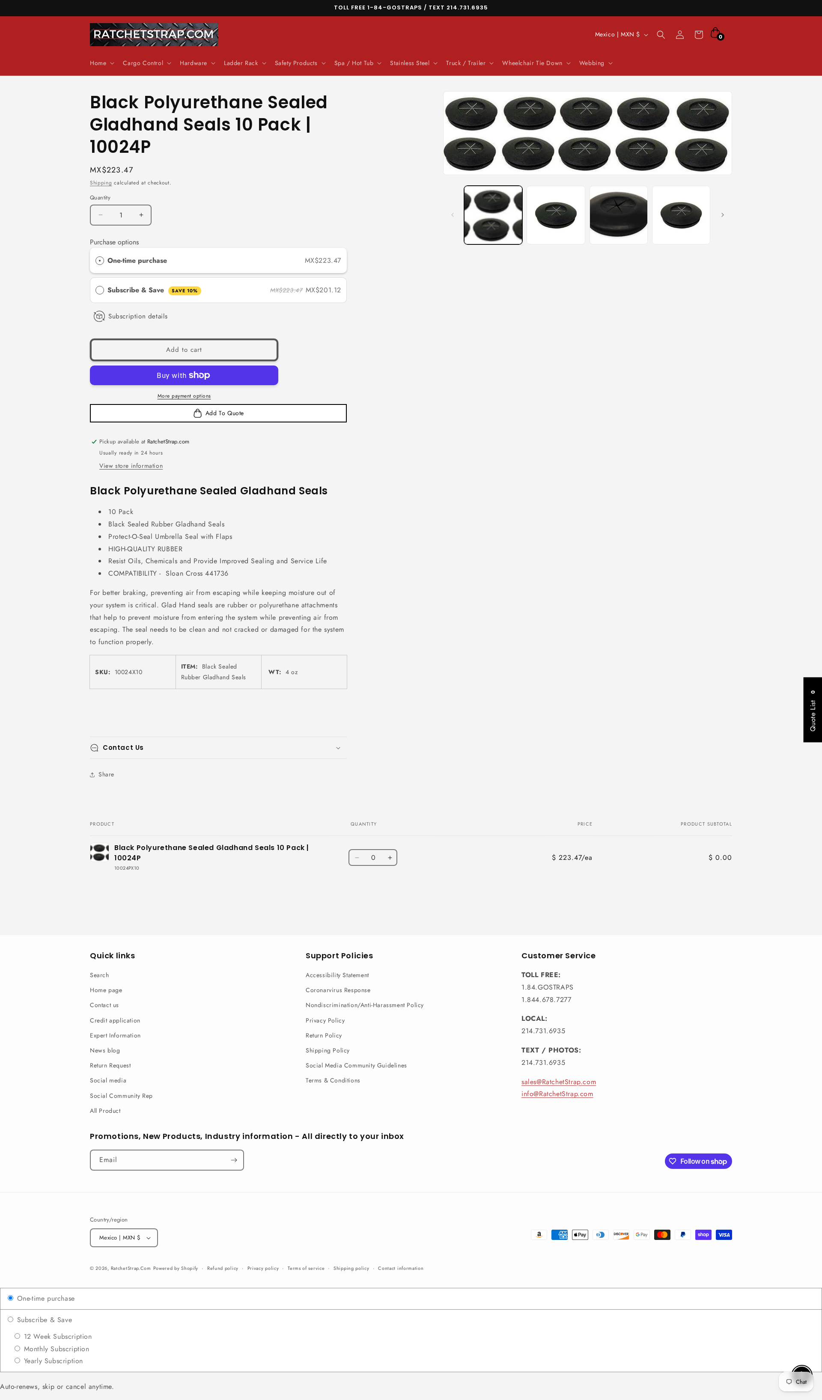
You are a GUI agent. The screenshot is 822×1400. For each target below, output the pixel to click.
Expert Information (115, 1035)
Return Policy (324, 1035)
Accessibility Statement (337, 975)
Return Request (110, 1065)
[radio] (99, 260)
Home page (106, 990)
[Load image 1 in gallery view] (493, 215)
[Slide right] (722, 214)
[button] (101, 63)
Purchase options (114, 242)
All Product (105, 1110)
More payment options (184, 396)
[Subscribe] (233, 1160)
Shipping (101, 183)
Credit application (115, 1020)
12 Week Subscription (56, 1336)
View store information (131, 465)
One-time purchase (137, 260)
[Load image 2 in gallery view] (556, 215)
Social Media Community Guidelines (356, 1065)
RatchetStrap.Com (131, 1268)
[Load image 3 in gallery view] (619, 215)
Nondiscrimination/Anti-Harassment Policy (365, 1005)
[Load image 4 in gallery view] (681, 215)
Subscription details (138, 316)
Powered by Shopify (176, 1268)
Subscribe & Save (152, 290)
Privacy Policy (325, 1020)
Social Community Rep (121, 1095)
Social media (108, 1080)
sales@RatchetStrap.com (558, 1082)
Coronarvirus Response (338, 990)
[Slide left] (452, 214)
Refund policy (222, 1268)
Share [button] (106, 774)
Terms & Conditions (333, 1080)
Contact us (104, 1005)
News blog (105, 1050)
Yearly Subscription (52, 1361)
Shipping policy (351, 1268)
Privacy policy (263, 1268)
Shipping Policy (328, 1050)
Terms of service (306, 1268)
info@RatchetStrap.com (557, 1094)
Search (99, 975)
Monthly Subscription (55, 1349)
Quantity (100, 197)
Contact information (400, 1268)
